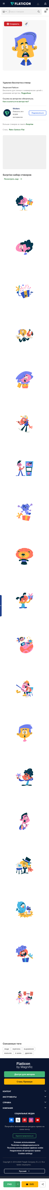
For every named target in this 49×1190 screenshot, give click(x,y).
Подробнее (26, 93)
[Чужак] (24, 644)
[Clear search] (33, 12)
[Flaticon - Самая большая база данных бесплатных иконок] (21, 3)
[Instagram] (31, 1120)
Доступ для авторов (24, 1074)
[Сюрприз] (24, 203)
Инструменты (10, 1097)
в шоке (18, 1053)
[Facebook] (11, 1120)
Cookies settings (25, 1154)
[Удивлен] (24, 247)
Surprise (29, 124)
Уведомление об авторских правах (25, 1150)
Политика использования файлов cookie (25, 1147)
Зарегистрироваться (24, 1135)
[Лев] (24, 556)
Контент (7, 1091)
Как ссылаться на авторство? (16, 101)
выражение (29, 1048)
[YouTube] (37, 1120)
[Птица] (24, 909)
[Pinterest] (24, 1120)
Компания (8, 1108)
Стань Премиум (24, 1081)
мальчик (8, 1053)
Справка (7, 1102)
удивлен (28, 1053)
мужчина (16, 1048)
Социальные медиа (25, 1113)
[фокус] (24, 468)
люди (6, 1048)
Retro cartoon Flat (16, 129)
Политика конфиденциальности (25, 1145)
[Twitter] (18, 1120)
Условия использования (24, 1142)
